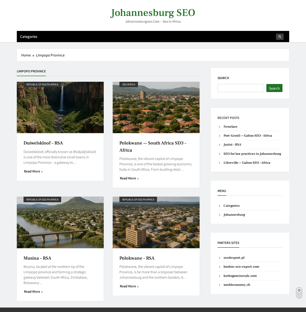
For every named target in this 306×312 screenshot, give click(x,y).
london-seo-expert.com (241, 267)
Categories (28, 36)
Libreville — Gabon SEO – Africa (247, 163)
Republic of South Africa (42, 84)
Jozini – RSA (232, 144)
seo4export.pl (234, 258)
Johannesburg (234, 215)
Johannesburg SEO (153, 12)
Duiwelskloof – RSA (43, 143)
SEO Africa (128, 84)
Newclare (230, 127)
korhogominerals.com (240, 276)
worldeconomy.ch (237, 285)
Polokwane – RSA (137, 258)
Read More (32, 171)
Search (223, 78)
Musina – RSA (37, 258)
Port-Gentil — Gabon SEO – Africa (248, 135)
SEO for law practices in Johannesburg (252, 154)
